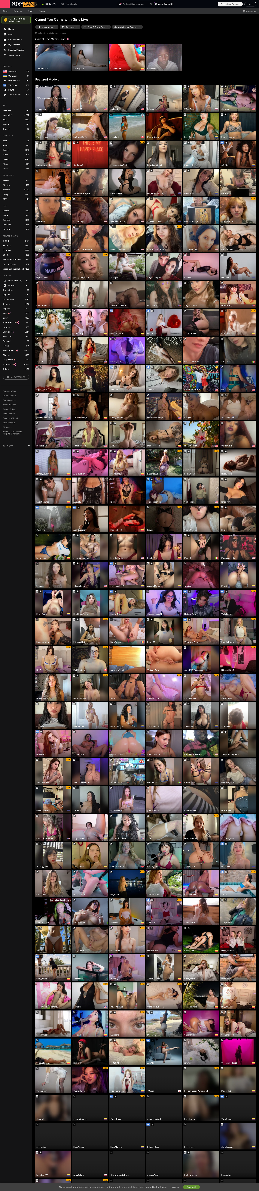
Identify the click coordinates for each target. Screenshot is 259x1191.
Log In (250, 4)
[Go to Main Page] (25, 4)
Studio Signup (9, 423)
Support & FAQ (9, 391)
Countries (70, 27)
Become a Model (10, 418)
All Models (7, 427)
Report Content (9, 400)
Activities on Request (127, 27)
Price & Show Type (96, 27)
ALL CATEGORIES (17, 377)
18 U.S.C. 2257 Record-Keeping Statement (13, 433)
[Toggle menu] (5, 4)
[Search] (151, 4)
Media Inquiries (9, 405)
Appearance (47, 27)
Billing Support (9, 396)
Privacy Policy (9, 409)
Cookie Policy (159, 1187)
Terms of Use (9, 414)
